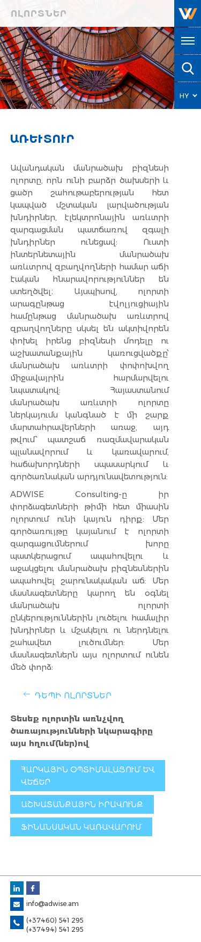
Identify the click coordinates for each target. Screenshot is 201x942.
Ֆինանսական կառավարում (81, 827)
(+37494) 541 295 (54, 929)
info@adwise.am (52, 904)
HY (184, 96)
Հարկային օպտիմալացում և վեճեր (87, 776)
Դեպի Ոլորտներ (72, 695)
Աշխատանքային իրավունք (82, 804)
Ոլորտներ (39, 14)
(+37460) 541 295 (54, 920)
